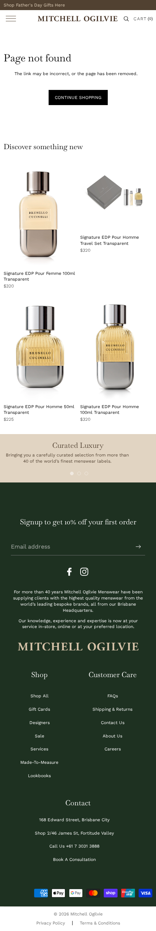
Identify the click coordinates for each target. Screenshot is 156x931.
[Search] (126, 18)
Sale (39, 736)
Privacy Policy (50, 923)
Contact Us (112, 722)
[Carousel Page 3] (86, 473)
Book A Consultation (74, 859)
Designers (39, 722)
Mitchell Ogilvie (86, 914)
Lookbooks (39, 775)
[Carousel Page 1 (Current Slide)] (72, 473)
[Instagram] (84, 572)
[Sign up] (138, 547)
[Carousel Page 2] (79, 473)
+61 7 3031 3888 (82, 846)
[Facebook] (71, 572)
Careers (112, 749)
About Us (112, 736)
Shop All (39, 695)
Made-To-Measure (39, 762)
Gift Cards (39, 709)
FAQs (112, 695)
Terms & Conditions (100, 923)
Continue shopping (78, 97)
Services (39, 749)
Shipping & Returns (112, 709)
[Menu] (11, 18)
